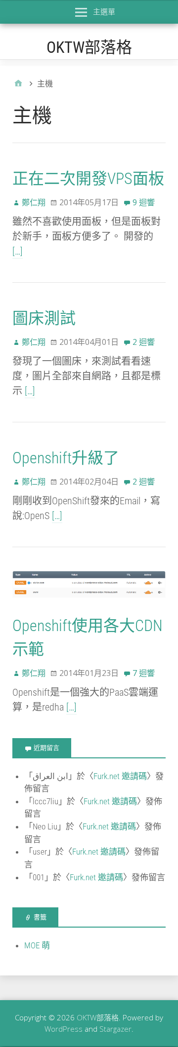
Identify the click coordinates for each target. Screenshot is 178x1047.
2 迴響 (144, 342)
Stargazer (115, 1029)
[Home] (18, 83)
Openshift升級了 (65, 458)
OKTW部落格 (89, 47)
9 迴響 (144, 202)
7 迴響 (144, 673)
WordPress (63, 1029)
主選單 (104, 11)
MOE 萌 (37, 945)
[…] (17, 251)
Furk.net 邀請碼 (120, 776)
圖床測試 (44, 318)
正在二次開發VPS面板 (88, 178)
